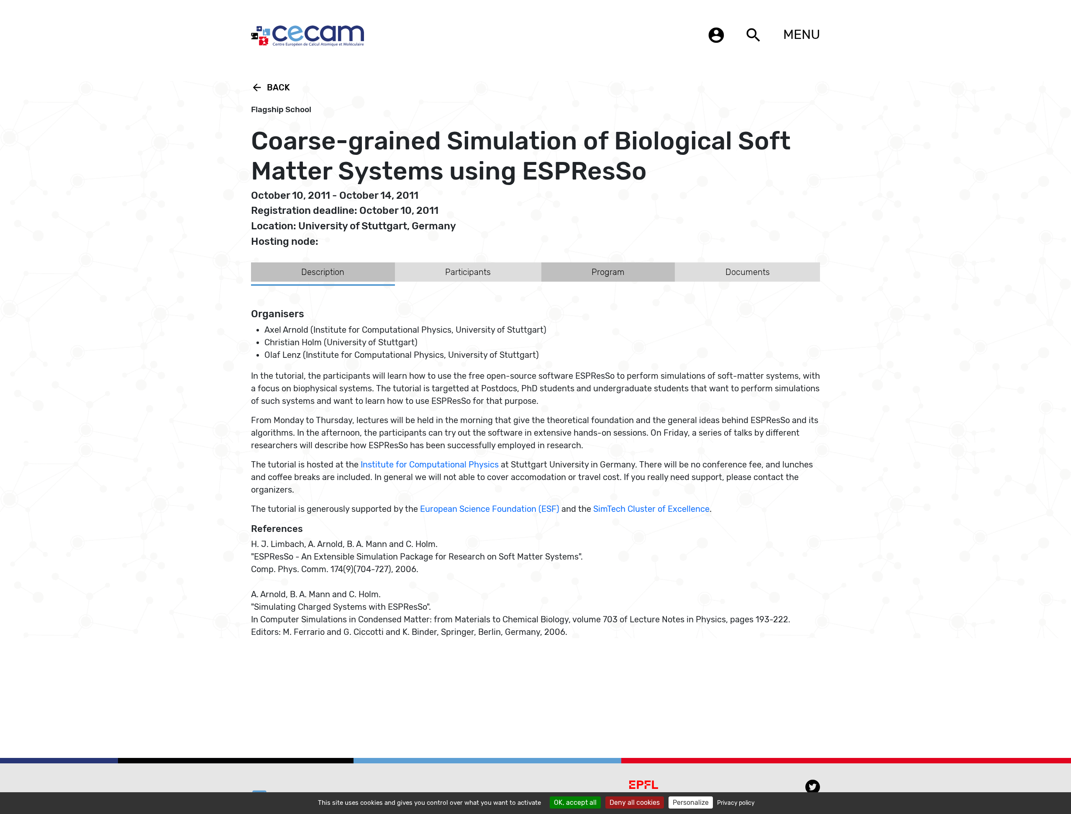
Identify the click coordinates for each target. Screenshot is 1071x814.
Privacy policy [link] (736, 802)
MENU (801, 34)
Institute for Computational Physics (430, 465)
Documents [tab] (747, 272)
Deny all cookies (635, 802)
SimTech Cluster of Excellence (651, 509)
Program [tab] (608, 272)
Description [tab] (322, 272)
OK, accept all (575, 802)
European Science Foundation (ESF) (489, 509)
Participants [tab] (468, 272)
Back (270, 87)
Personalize (691, 802)
